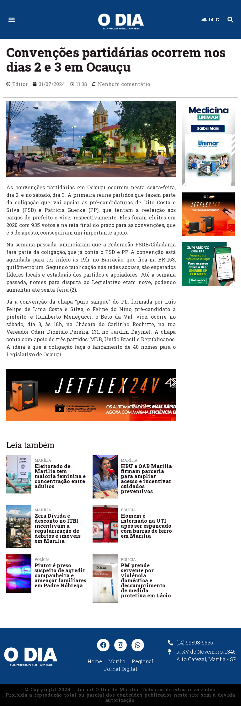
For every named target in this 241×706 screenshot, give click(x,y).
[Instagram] (120, 645)
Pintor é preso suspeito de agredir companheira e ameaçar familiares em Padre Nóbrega (60, 575)
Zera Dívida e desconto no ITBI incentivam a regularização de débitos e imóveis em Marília (58, 528)
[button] (11, 19)
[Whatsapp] (137, 645)
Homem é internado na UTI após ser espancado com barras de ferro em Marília (146, 525)
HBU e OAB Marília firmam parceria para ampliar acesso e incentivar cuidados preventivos (146, 478)
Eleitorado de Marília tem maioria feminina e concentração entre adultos (60, 476)
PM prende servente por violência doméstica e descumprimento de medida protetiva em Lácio (146, 580)
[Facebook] (103, 645)
